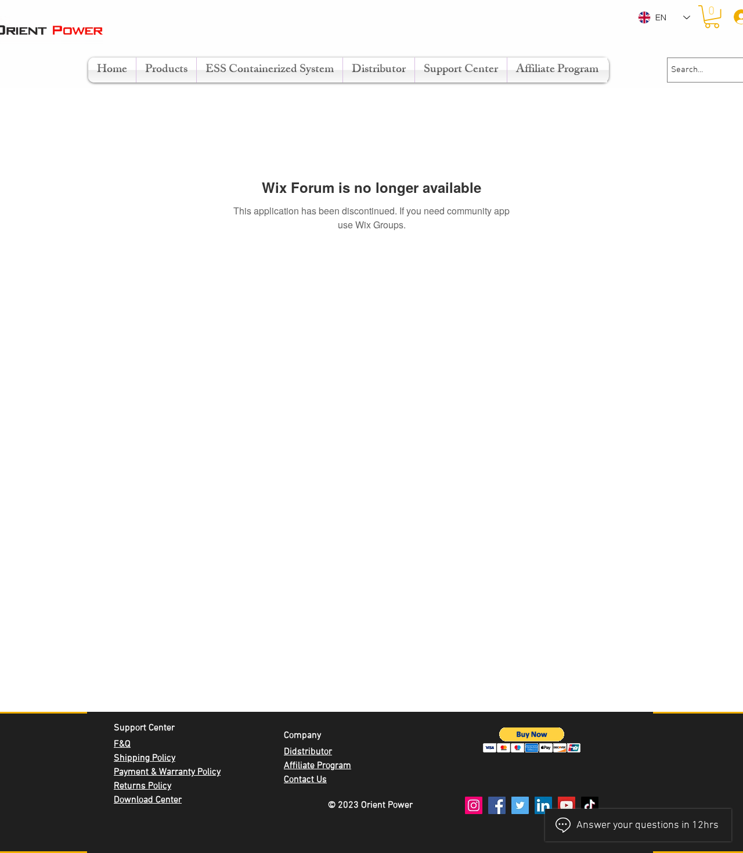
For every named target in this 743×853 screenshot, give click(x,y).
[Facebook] (497, 805)
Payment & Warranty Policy (167, 772)
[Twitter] (520, 805)
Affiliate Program (317, 766)
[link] (712, 16)
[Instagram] (473, 805)
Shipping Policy (144, 758)
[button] (532, 740)
